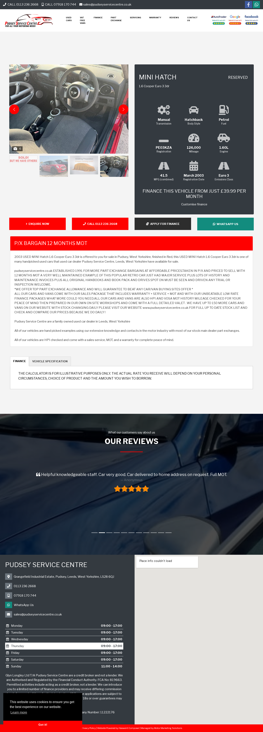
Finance (98, 17)
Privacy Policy (88, 728)
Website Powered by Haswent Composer (118, 728)
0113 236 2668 (25, 586)
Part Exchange (116, 19)
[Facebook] (248, 5)
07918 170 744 (25, 595)
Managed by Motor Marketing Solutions (161, 728)
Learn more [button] (18, 712)
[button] (123, 109)
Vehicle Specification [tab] (50, 361)
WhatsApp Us (24, 605)
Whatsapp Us (226, 224)
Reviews (174, 17)
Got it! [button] (42, 724)
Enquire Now (38, 223)
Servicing (135, 17)
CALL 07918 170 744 (60, 4)
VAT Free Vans (82, 20)
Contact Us (192, 19)
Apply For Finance (164, 223)
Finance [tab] (19, 361)
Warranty (155, 17)
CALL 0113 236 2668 (22, 4)
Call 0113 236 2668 (101, 223)
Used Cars (69, 19)
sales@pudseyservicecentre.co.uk (107, 4)
